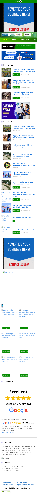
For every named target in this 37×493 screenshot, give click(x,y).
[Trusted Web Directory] (16, 34)
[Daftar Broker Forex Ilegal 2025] (6, 231)
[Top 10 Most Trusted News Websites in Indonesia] (7, 174)
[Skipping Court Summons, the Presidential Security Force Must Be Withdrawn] (6, 84)
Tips (14, 221)
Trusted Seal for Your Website (23, 218)
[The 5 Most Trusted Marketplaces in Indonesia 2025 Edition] (7, 165)
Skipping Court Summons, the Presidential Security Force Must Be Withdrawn (23, 82)
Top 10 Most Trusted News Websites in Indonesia (22, 174)
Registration (7, 482)
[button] (34, 34)
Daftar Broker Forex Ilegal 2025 (23, 229)
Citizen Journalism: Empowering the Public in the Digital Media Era (24, 70)
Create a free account (8, 432)
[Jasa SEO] (18, 55)
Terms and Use (21, 482)
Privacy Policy (8, 485)
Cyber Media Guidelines (25, 485)
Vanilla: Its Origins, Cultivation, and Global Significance (23, 94)
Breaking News (16, 74)
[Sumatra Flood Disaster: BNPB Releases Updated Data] (7, 156)
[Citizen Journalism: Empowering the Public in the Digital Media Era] (6, 72)
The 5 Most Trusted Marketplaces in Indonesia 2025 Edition (24, 164)
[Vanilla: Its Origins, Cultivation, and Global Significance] (6, 96)
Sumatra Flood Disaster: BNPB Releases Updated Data (23, 155)
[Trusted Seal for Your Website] (6, 220)
